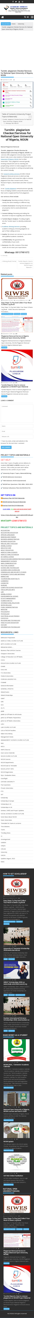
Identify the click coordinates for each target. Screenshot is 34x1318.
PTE (2, 791)
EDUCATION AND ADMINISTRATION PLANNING (16, 559)
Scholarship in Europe (7, 801)
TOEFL (3, 830)
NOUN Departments (7, 762)
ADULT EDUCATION (7, 550)
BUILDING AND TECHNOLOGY (10, 620)
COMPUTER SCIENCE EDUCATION (11, 587)
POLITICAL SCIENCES (7, 565)
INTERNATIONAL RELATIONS (10, 603)
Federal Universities (7, 676)
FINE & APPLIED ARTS (8, 590)
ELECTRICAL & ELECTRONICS (10, 616)
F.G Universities (6, 673)
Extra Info (4, 669)
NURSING (4, 585)
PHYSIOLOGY (5, 614)
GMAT (3, 698)
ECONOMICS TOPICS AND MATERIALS (13, 574)
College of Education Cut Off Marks (11, 657)
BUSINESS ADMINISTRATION (10, 539)
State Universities (6, 820)
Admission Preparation (7, 314)
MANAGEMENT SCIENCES (9, 561)
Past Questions (6, 785)
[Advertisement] (17, 49)
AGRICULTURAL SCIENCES (9, 552)
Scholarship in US (6, 804)
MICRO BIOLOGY (6, 605)
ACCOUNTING (5, 530)
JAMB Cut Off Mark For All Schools (11, 714)
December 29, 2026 (7, 300)
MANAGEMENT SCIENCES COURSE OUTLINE (15, 740)
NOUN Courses (5, 759)
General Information (7, 685)
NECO (3, 746)
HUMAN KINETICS (6, 601)
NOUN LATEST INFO (7, 769)
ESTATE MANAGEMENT (8, 598)
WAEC (3, 862)
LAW (2, 592)
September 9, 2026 (7, 333)
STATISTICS (4, 618)
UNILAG (3, 849)
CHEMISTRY (5, 583)
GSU (2, 705)
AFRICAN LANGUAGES (8, 535)
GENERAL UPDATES (7, 689)
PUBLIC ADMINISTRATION (9, 607)
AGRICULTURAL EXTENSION (10, 554)
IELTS (2, 708)
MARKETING (5, 576)
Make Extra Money (7, 734)
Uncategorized (5, 839)
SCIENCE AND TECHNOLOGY (10, 568)
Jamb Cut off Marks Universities (10, 721)
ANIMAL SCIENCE (6, 546)
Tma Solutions (5, 826)
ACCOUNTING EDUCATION (9, 532)
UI (1, 836)
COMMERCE (4, 581)
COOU (3, 660)
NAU (2, 743)
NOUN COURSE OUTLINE (9, 756)
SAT (2, 794)
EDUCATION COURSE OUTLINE (11, 663)
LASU (2, 724)
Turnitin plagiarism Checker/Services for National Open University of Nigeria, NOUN (17, 120)
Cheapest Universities (8, 653)
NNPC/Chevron (5, 750)
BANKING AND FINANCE (8, 537)
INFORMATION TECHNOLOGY (10, 627)
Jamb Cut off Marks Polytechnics (11, 718)
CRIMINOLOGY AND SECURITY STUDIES (13, 572)
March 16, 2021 (9, 1173)
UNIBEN (3, 842)
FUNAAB (3, 682)
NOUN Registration (7, 772)
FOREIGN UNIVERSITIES (8, 679)
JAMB (2, 711)
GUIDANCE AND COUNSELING (10, 570)
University (4, 255)
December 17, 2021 (10, 1107)
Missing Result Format (9, 261)
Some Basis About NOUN (9, 817)
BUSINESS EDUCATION (8, 541)
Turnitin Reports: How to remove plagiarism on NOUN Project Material (25, 264)
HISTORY (4, 625)
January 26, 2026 (9, 1062)
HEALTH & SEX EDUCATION (10, 622)
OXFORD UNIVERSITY (8, 782)
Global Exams (5, 692)
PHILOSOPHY (5, 611)
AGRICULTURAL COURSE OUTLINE (12, 641)
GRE (2, 702)
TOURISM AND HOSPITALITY (10, 579)
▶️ (2, 502)
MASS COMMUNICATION (8, 563)
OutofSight (4, 778)
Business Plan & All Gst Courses (11, 650)
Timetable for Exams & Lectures (11, 823)
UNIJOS (3, 846)
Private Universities (7, 788)
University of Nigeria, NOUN (9, 159)
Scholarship (17, 314)
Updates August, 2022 (8, 858)
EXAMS (3, 666)
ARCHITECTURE (6, 548)
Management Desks (7, 737)
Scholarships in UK (6, 807)
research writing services (11, 174)
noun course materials (8, 753)
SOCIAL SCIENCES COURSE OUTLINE (12, 814)
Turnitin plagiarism (10, 188)
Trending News (5, 833)
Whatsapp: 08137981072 (12, 123)
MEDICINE (4, 609)
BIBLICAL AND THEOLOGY (9, 543)
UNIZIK (3, 855)
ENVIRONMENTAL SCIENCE (9, 596)
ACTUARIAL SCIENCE (7, 557)
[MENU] (32, 17)
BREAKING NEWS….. (7, 647)
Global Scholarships (7, 695)
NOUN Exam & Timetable (9, 766)
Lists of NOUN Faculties (8, 730)
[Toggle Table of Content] (29, 116)
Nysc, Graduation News (8, 775)
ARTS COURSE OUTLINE (8, 644)
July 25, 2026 (8, 946)
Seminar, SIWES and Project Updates (12, 810)
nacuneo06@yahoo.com (21, 300)
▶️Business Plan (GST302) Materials (13, 498)
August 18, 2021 (9, 1139)
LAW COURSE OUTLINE (8, 727)
